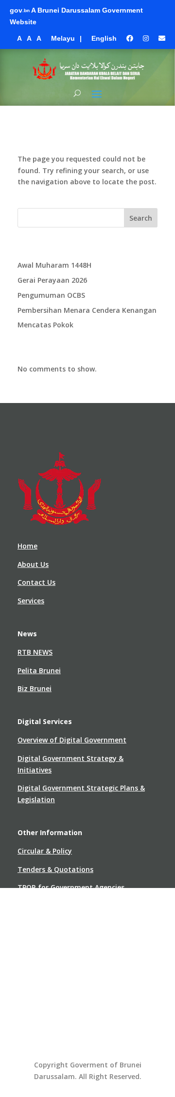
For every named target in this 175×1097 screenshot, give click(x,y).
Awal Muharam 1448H (54, 265)
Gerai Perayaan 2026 (52, 280)
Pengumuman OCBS (51, 295)
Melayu (63, 38)
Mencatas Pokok (45, 324)
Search (140, 218)
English (104, 38)
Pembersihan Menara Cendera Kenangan (87, 310)
